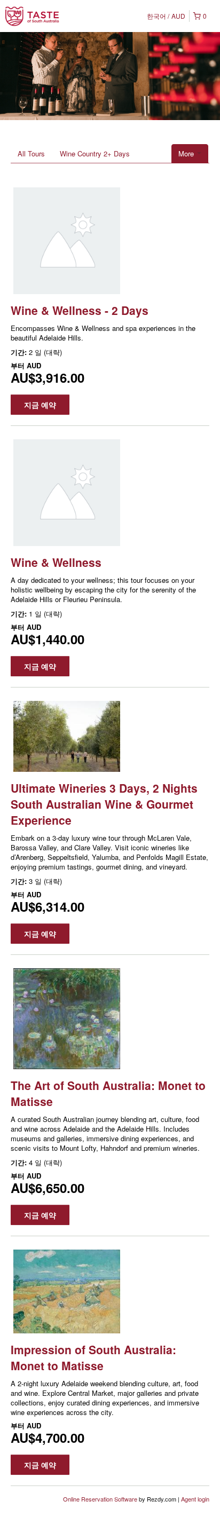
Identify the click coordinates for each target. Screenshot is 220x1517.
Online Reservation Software (100, 1499)
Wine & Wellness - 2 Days (79, 310)
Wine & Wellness (56, 562)
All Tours (31, 153)
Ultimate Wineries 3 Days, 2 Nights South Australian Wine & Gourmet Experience (104, 804)
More (187, 153)
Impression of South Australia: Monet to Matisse (93, 1357)
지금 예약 (40, 404)
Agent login (195, 1499)
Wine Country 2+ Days (95, 153)
